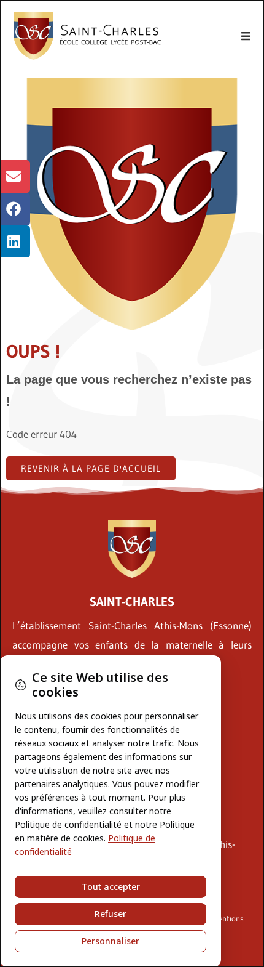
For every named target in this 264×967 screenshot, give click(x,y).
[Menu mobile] (246, 36)
